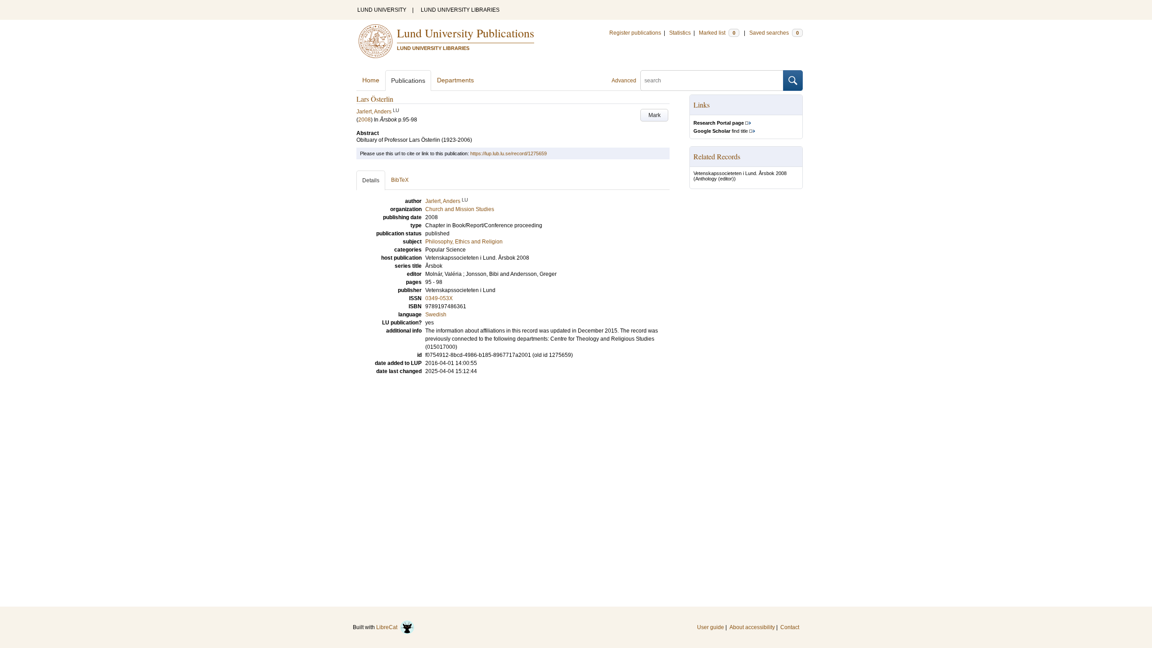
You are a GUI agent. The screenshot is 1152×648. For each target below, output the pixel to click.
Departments (455, 80)
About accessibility (752, 627)
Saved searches (774, 33)
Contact (789, 627)
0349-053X (439, 298)
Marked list (717, 33)
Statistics (680, 33)
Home (370, 80)
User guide (710, 627)
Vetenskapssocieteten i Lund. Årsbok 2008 (740, 173)
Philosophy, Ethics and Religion (464, 241)
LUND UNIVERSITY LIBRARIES (460, 10)
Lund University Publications (465, 32)
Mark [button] (654, 115)
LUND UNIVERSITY (381, 10)
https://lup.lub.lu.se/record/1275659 (508, 153)
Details (370, 180)
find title (720, 131)
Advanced (624, 80)
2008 (364, 120)
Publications (408, 80)
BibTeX (400, 180)
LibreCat (388, 627)
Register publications (635, 33)
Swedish (435, 314)
